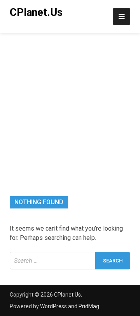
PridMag (89, 306)
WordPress (53, 306)
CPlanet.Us (36, 12)
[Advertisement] (70, 107)
